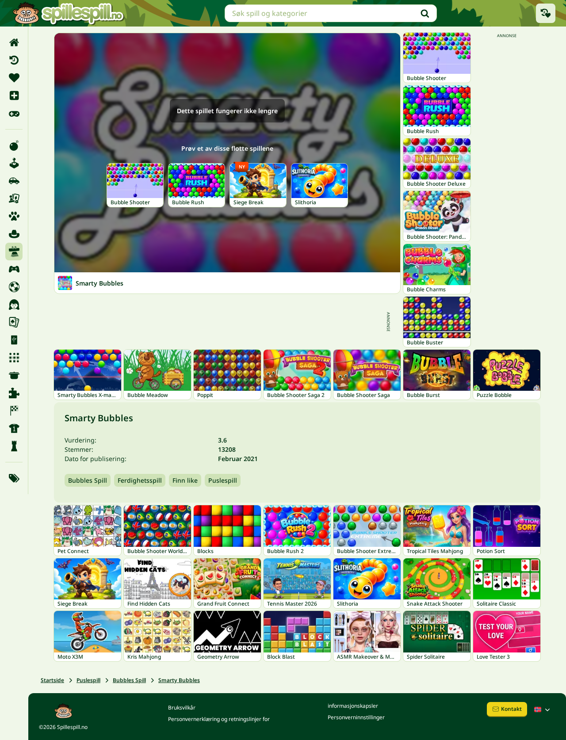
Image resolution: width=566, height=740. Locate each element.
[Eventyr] (14, 234)
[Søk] (424, 13)
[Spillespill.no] (68, 13)
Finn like (185, 480)
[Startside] (14, 42)
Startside (52, 680)
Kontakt (511, 709)
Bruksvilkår (181, 707)
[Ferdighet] (14, 251)
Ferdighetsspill (140, 480)
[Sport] (14, 428)
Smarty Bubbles (179, 680)
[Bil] (14, 181)
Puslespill (222, 480)
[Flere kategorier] (14, 478)
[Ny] (14, 95)
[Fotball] (14, 287)
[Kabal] (14, 322)
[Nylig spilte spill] (545, 13)
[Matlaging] (14, 375)
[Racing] (14, 411)
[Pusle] (14, 393)
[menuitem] (14, 42)
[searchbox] (331, 13)
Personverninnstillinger (356, 717)
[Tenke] (14, 446)
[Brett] (14, 198)
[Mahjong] (14, 340)
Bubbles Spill (87, 480)
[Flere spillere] (14, 269)
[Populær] (14, 113)
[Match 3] (14, 357)
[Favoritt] (14, 78)
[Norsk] (543, 709)
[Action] (14, 145)
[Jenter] (14, 304)
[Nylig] (14, 60)
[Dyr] (14, 216)
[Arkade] (14, 163)
